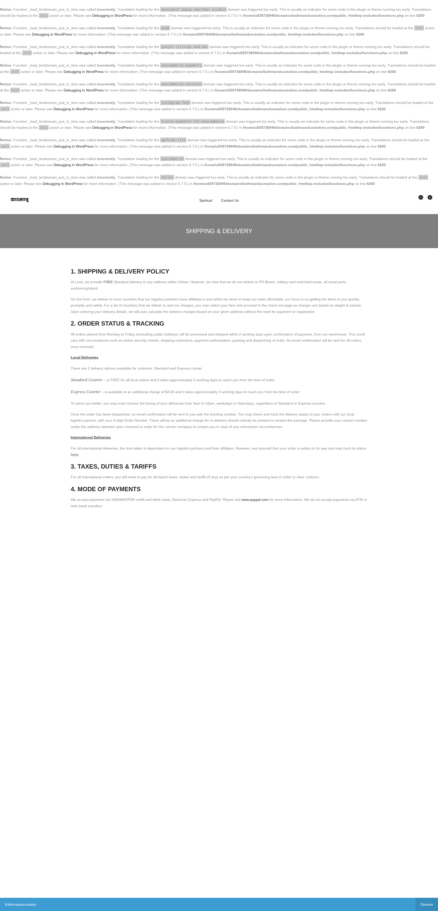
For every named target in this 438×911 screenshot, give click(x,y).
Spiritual (205, 200)
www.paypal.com (255, 500)
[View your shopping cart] (426, 200)
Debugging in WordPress (112, 15)
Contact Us (230, 200)
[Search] (399, 200)
